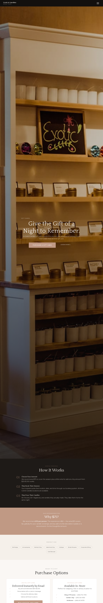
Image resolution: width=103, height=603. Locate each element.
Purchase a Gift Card (42, 245)
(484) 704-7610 (82, 595)
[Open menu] (98, 3)
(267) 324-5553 (80, 597)
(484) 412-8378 (79, 600)
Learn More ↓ (66, 244)
